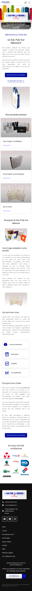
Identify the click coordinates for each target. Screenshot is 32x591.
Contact (4, 545)
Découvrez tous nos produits (16, 75)
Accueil (4, 531)
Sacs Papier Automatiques (13, 174)
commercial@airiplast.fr (11, 505)
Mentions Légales (7, 553)
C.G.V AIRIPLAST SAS (8, 556)
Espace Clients (6, 542)
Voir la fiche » (6, 145)
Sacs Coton (7, 207)
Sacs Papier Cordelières (12, 141)
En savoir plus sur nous (15, 81)
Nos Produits (6, 538)
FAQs (3, 549)
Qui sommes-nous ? (8, 534)
